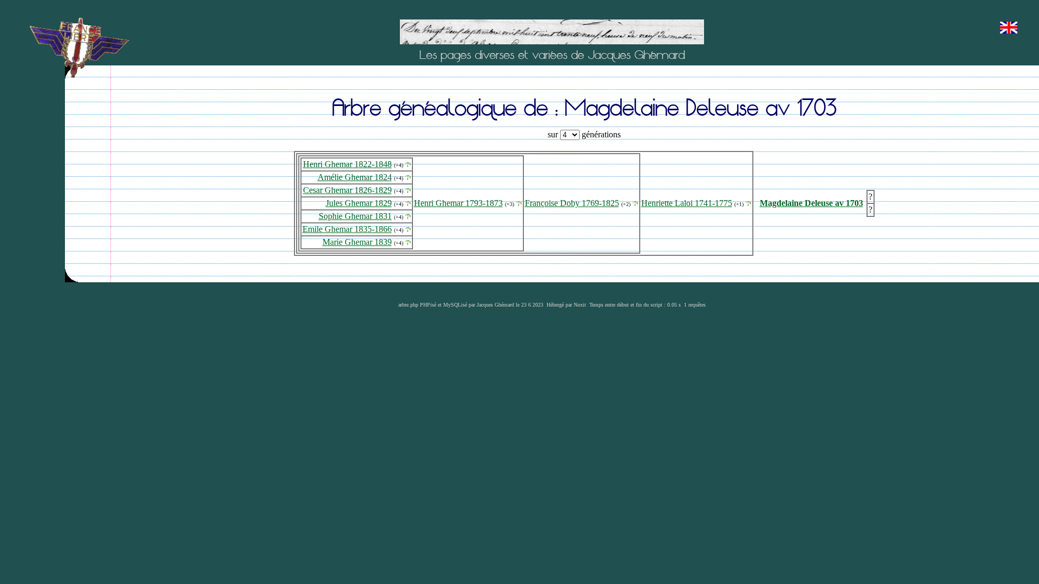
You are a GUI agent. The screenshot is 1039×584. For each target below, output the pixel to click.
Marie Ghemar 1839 (357, 242)
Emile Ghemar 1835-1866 (347, 229)
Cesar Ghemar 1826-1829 (347, 190)
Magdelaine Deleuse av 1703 (811, 203)
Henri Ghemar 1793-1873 (458, 203)
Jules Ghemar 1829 (359, 203)
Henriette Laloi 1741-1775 (686, 203)
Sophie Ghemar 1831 (355, 216)
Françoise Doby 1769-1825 (572, 203)
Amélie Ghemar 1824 (355, 177)
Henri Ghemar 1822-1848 (347, 164)
